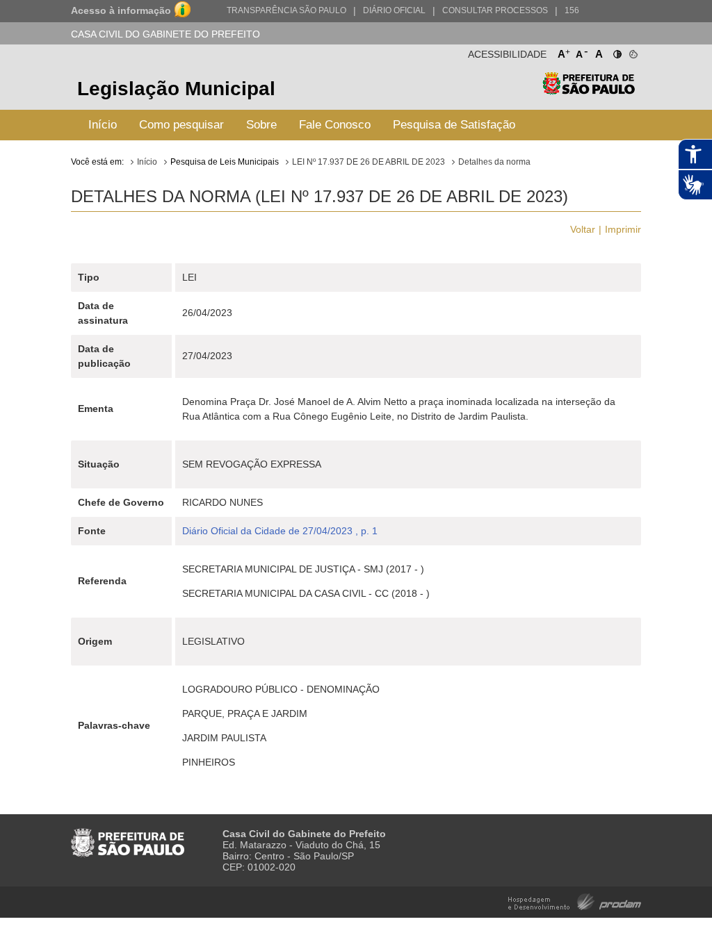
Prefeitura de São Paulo (588, 91)
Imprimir (623, 229)
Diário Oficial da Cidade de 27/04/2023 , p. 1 (280, 530)
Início (102, 124)
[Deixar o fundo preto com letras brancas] (616, 51)
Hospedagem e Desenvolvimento (574, 900)
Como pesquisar (181, 124)
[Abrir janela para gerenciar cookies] (632, 51)
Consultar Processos (495, 10)
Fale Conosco (335, 124)
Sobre (261, 124)
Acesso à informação (121, 10)
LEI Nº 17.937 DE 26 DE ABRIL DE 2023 (368, 162)
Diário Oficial (394, 10)
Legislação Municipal (176, 88)
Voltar (582, 229)
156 (572, 10)
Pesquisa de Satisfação (454, 124)
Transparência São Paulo (286, 10)
